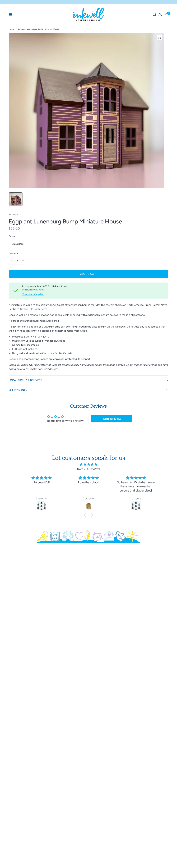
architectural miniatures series (41, 320)
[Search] (154, 14)
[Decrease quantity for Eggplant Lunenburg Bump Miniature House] (11, 260)
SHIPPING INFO (18, 389)
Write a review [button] (112, 418)
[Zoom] (159, 37)
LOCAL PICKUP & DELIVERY (25, 380)
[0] (165, 14)
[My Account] (160, 14)
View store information (33, 294)
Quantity (13, 253)
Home (11, 29)
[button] (85, 515)
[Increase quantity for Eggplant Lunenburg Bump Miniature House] (23, 260)
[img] (88, 464)
